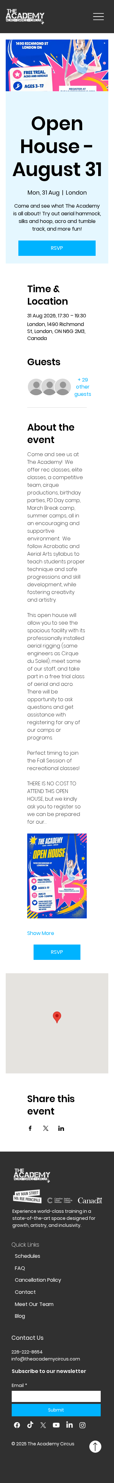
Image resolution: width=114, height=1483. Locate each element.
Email (19, 1385)
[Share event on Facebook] (30, 1128)
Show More (40, 933)
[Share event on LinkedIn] (61, 1128)
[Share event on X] (46, 1128)
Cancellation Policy (38, 1280)
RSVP (57, 248)
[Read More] (95, 1447)
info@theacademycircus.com (45, 1359)
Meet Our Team (34, 1304)
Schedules (27, 1256)
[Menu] (98, 16)
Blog (20, 1316)
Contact (25, 1292)
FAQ (20, 1268)
